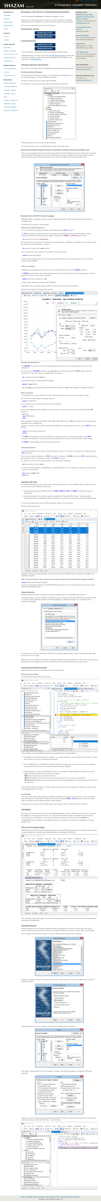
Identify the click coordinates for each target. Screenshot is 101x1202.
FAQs (5, 97)
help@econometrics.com (84, 80)
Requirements (8, 22)
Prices (6, 29)
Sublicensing (8, 61)
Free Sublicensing (82, 52)
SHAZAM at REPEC (10, 107)
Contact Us (94, 1)
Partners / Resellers (10, 51)
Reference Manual (9, 83)
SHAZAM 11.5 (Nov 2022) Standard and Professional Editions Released (85, 17)
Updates (6, 40)
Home (23, 1197)
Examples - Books (9, 93)
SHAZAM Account (81, 23)
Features (6, 19)
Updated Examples (82, 35)
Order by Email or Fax (11, 54)
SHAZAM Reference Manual (57, 55)
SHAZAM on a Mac (10, 103)
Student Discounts (9, 57)
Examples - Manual (10, 90)
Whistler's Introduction (11, 100)
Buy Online (7, 47)
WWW (77, 1)
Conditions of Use (66, 1197)
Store (82, 1)
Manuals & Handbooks (11, 110)
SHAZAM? (7, 15)
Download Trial (8, 25)
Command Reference (10, 86)
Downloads (41, 1197)
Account (87, 1)
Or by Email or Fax (10, 75)
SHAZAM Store (37, 59)
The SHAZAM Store (10, 68)
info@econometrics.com (83, 69)
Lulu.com (7, 72)
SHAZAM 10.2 (80, 43)
